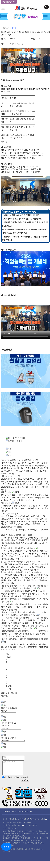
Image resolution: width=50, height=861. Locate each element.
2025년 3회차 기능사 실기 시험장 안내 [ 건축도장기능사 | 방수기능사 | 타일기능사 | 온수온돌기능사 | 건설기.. (24, 627)
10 (7, 683)
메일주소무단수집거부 (25, 811)
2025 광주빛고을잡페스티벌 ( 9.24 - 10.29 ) (17, 535)
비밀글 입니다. (6, 492)
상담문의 (25, 780)
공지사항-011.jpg (16, 43)
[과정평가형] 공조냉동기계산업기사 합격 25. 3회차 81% (21, 572)
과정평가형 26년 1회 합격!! (11, 476)
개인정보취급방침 (10, 811)
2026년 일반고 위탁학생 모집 (11, 527)
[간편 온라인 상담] (25, 796)
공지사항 (13, 27)
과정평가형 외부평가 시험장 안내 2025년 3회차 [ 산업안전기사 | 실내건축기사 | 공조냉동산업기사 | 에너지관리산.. (24, 613)
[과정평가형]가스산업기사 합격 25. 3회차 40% (18, 548)
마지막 (8, 688)
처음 (7, 654)
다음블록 (9, 686)
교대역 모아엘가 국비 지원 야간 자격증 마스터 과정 (19, 460)
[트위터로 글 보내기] (14, 440)
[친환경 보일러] (25, 387)
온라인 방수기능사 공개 (9, 513)
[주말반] (25, 16)
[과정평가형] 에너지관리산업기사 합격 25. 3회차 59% (20, 561)
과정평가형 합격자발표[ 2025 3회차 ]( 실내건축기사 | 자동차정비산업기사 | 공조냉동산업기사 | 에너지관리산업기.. (24, 587)
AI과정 (6, 846)
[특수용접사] (25, 425)
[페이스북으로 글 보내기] (15, 438)
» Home (4, 27)
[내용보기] (24, 777)
